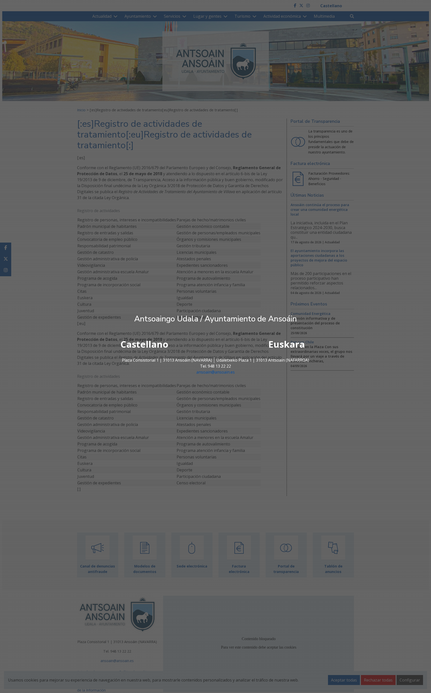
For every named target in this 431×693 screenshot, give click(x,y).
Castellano (144, 344)
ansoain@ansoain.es (215, 372)
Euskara (286, 344)
